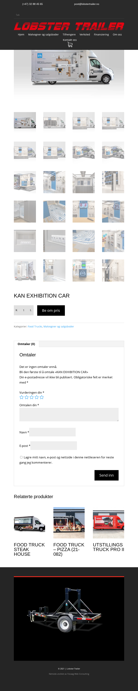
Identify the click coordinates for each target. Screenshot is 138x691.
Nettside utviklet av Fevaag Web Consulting (69, 673)
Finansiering (101, 34)
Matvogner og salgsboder (43, 34)
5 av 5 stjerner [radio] (42, 397)
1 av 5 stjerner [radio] (21, 397)
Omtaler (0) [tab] (26, 344)
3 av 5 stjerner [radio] (31, 397)
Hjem (21, 34)
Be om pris (51, 310)
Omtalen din (29, 405)
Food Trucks (35, 326)
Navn (24, 432)
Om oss (117, 34)
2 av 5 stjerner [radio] (26, 397)
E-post (24, 446)
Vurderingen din (31, 392)
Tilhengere (69, 34)
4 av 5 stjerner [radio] (36, 397)
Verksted (85, 34)
